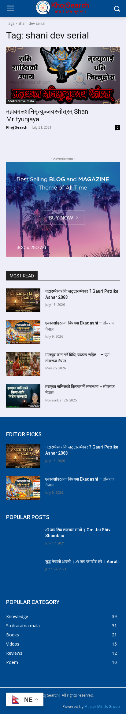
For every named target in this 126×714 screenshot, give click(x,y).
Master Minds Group (102, 706)
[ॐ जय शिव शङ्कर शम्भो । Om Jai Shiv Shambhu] (23, 539)
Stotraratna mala (21, 101)
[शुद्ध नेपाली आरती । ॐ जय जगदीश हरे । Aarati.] (23, 571)
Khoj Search (17, 127)
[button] (117, 8)
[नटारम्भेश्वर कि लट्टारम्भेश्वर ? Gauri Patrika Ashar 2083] (23, 300)
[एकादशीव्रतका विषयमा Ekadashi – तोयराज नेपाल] (23, 332)
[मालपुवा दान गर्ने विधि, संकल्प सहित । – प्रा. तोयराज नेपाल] (23, 364)
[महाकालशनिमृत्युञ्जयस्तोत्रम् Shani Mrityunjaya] (63, 75)
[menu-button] (10, 9)
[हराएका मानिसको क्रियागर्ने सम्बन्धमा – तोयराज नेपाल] (23, 396)
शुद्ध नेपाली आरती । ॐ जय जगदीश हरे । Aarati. (82, 561)
